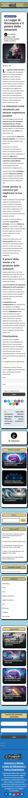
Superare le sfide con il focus (11, 364)
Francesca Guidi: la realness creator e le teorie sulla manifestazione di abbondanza (13, 535)
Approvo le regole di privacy (11, 391)
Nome (4, 377)
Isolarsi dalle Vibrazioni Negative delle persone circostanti (18, 416)
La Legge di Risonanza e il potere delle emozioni (14, 24)
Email (4, 384)
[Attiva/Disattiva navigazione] (2, 4)
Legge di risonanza (10, 16)
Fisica (4, 587)
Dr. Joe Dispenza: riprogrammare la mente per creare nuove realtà (13, 463)
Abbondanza (6, 583)
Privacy (3, 745)
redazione (12, 34)
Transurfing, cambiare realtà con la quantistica (13, 499)
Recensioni (5, 608)
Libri (3, 604)
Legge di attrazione (8, 596)
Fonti (3, 592)
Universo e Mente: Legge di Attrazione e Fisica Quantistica (14, 766)
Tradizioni (5, 612)
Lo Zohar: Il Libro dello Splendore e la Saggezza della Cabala (13, 696)
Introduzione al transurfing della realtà (14, 541)
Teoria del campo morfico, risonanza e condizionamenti (13, 481)
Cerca (14, 515)
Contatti (3, 743)
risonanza (13, 41)
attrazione (10, 39)
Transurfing (5, 616)
